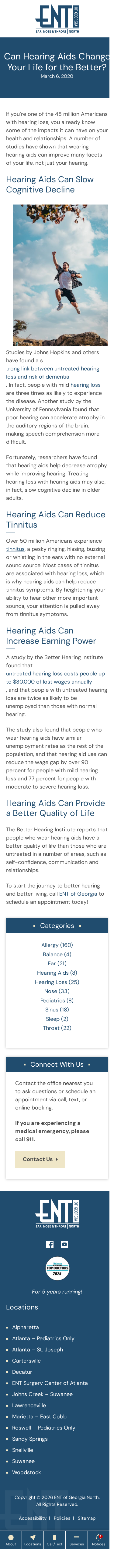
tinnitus (15, 549)
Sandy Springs (30, 1439)
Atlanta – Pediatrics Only (43, 1338)
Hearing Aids (53, 972)
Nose (50, 991)
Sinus (51, 1009)
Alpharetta (25, 1327)
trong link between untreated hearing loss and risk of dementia (52, 372)
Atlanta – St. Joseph (37, 1349)
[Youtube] (64, 1243)
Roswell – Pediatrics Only (43, 1427)
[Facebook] (50, 1243)
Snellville (22, 1450)
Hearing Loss (51, 982)
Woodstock (26, 1472)
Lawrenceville (29, 1405)
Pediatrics (52, 1000)
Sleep (53, 1019)
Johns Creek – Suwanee (42, 1394)
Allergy (50, 945)
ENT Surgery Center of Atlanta (50, 1383)
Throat (51, 1028)
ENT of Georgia (78, 893)
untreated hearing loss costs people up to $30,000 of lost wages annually (55, 677)
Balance (53, 954)
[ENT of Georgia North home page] (57, 19)
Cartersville (26, 1360)
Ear (52, 963)
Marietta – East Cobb (39, 1416)
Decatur (22, 1372)
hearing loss (86, 385)
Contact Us (38, 1159)
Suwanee (23, 1461)
